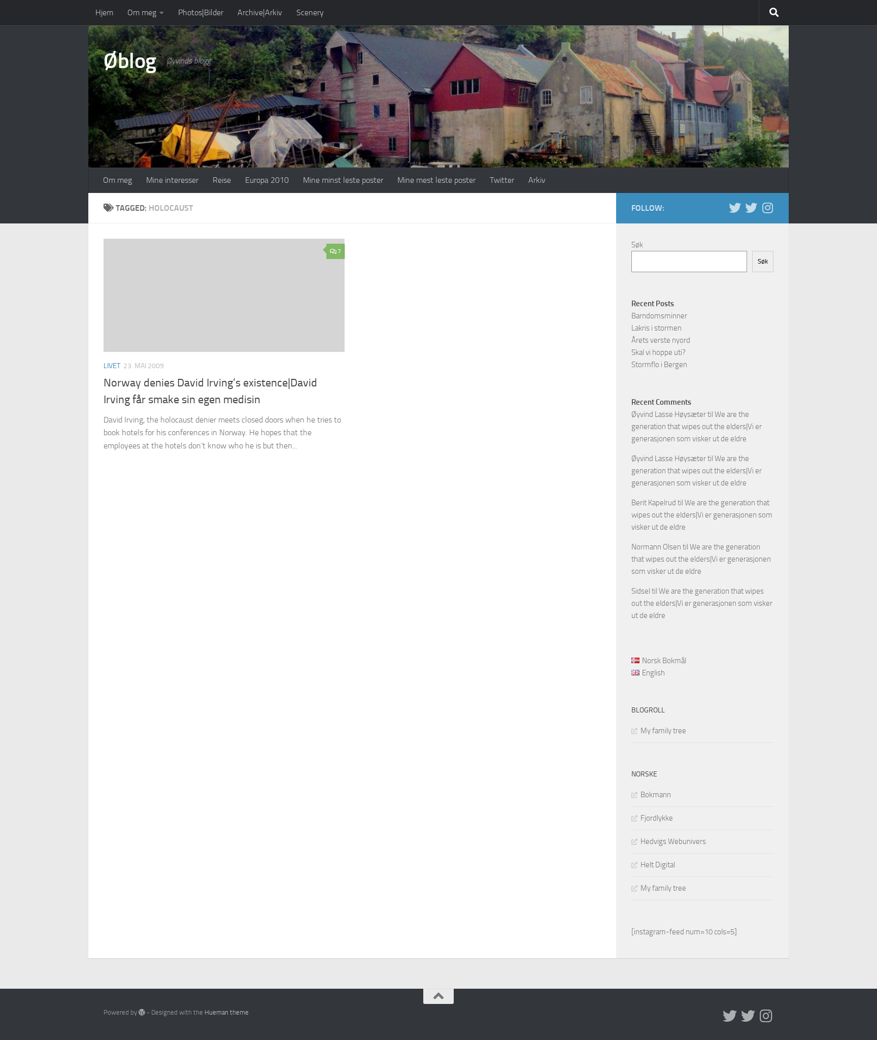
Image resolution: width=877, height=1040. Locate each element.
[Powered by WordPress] (142, 1012)
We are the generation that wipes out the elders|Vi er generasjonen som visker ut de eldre (696, 426)
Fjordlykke (656, 818)
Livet (112, 366)
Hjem (104, 12)
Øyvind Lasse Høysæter (668, 414)
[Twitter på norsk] (751, 208)
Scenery (310, 12)
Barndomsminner (659, 315)
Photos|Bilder (200, 12)
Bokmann (655, 794)
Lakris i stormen (656, 328)
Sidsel (640, 591)
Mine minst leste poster (343, 180)
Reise (222, 180)
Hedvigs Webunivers (673, 841)
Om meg (141, 12)
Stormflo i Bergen (659, 364)
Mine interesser (172, 180)
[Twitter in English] (735, 208)
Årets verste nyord (660, 340)
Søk (637, 244)
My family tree (663, 730)
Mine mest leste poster (436, 180)
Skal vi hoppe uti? (658, 352)
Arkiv (537, 180)
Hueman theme (227, 1012)
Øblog (130, 61)
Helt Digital (657, 864)
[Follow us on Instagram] (767, 208)
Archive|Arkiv (260, 12)
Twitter (502, 180)
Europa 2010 (267, 180)
